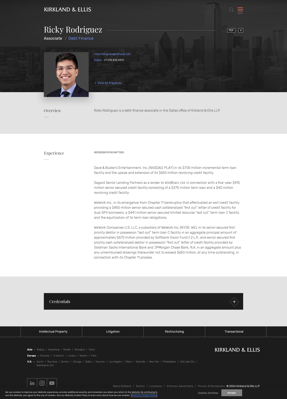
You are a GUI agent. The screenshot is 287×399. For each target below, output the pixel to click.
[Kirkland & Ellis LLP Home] (237, 350)
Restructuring (174, 331)
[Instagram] (42, 383)
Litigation (113, 331)
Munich (83, 355)
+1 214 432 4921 (114, 60)
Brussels (45, 355)
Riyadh (67, 349)
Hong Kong (53, 349)
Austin (40, 361)
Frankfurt (58, 355)
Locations (155, 386)
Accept (232, 393)
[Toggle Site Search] (231, 9)
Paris (93, 355)
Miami (129, 361)
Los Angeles (115, 361)
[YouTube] (52, 383)
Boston (65, 361)
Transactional (234, 331)
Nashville (140, 361)
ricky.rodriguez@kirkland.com (112, 54)
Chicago (77, 361)
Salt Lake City (187, 361)
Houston (100, 361)
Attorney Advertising (180, 386)
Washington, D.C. (45, 365)
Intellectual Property (53, 331)
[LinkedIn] (32, 383)
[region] (143, 393)
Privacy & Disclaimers (211, 386)
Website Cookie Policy (144, 395)
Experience (54, 153)
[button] (143, 301)
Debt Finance (81, 38)
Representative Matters (109, 152)
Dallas (98, 60)
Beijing (40, 349)
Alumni (140, 386)
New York (154, 361)
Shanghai (80, 349)
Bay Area (52, 361)
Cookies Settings (208, 393)
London (72, 355)
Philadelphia (169, 361)
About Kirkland (122, 386)
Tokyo (92, 349)
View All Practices (109, 83)
